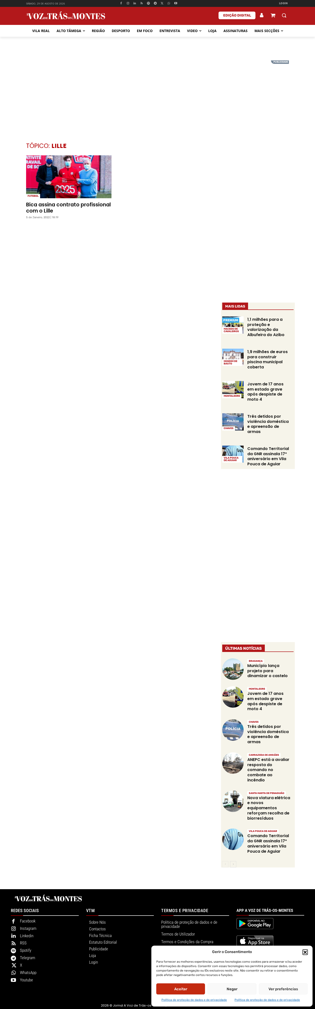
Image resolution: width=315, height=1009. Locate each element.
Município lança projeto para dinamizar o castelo (267, 671)
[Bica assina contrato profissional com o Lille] (68, 176)
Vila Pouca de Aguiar (231, 459)
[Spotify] (148, 3)
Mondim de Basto (230, 362)
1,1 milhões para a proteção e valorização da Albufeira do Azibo (265, 327)
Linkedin (26, 935)
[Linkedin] (135, 3)
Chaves (229, 428)
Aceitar (180, 989)
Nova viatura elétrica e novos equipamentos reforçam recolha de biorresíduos (268, 808)
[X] (162, 3)
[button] (305, 952)
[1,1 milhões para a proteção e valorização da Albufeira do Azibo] (233, 325)
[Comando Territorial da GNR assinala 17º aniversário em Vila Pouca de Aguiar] (233, 454)
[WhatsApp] (169, 3)
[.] (262, 15)
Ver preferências (283, 989)
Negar (232, 989)
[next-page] (233, 864)
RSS (23, 942)
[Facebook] (121, 3)
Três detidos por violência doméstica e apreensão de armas (268, 424)
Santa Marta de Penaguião (266, 793)
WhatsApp (28, 972)
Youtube (26, 979)
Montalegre (232, 396)
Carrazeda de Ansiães (264, 755)
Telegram (27, 957)
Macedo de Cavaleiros (231, 330)
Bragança (256, 661)
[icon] (273, 16)
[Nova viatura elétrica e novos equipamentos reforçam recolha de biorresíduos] (233, 801)
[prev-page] (225, 864)
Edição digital (237, 15)
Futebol (33, 196)
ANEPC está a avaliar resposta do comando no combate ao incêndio (268, 770)
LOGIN (283, 3)
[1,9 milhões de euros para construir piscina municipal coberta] (233, 357)
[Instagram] (128, 3)
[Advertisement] (157, 94)
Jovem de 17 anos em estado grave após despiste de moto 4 (265, 391)
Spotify (25, 950)
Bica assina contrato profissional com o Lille (68, 207)
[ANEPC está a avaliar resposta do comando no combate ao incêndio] (233, 763)
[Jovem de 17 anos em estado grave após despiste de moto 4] (233, 389)
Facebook (27, 921)
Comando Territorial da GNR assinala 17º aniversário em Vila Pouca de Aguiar (268, 456)
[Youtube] (176, 3)
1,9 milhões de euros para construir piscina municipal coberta (267, 359)
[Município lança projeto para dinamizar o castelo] (233, 669)
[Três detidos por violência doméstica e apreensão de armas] (233, 422)
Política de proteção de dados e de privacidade (194, 1000)
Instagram (28, 928)
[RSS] (141, 3)
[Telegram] (155, 3)
